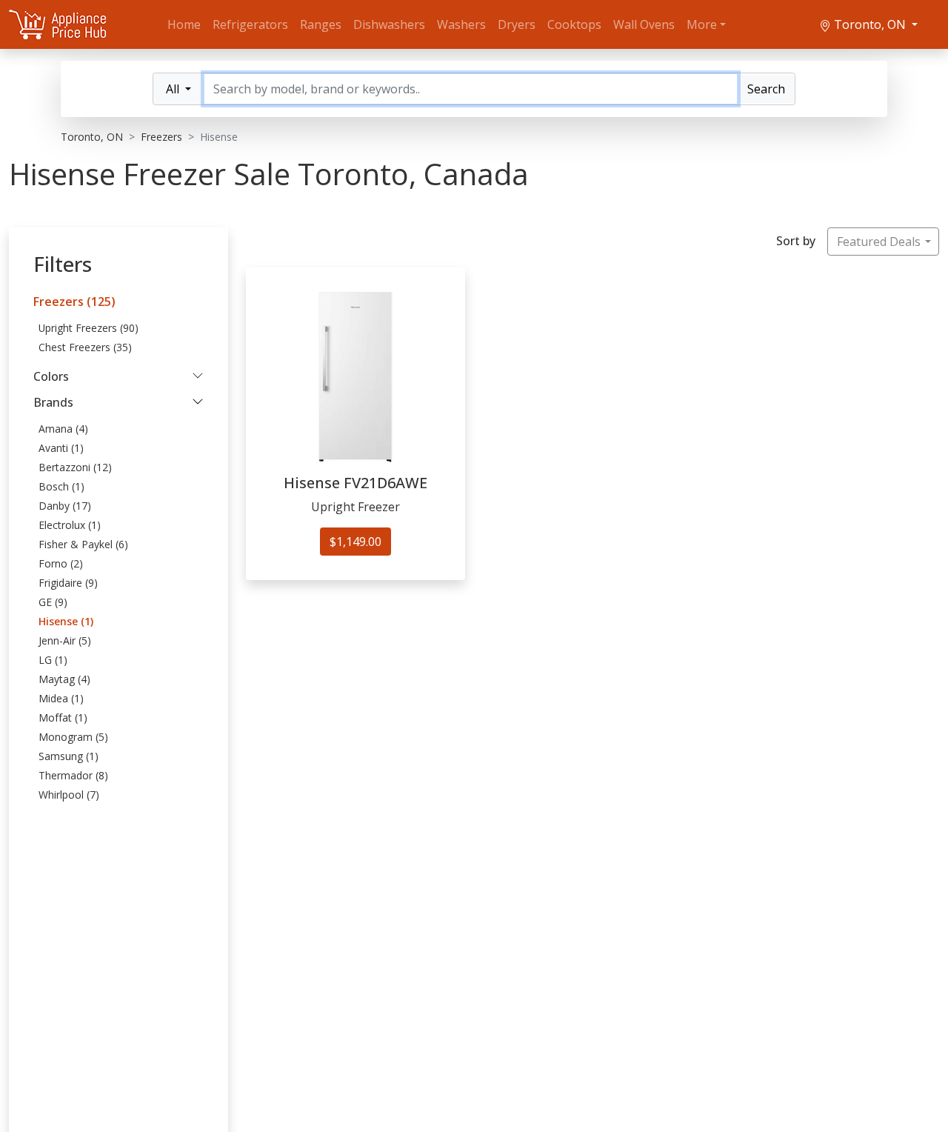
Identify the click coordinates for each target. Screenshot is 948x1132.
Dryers (516, 24)
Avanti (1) (61, 448)
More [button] (702, 24)
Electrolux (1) (70, 525)
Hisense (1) (66, 621)
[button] (118, 377)
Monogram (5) (73, 737)
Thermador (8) (73, 775)
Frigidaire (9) (68, 583)
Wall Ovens (644, 24)
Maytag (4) (64, 679)
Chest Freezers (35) (85, 347)
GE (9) (53, 602)
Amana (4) (63, 429)
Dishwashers (389, 24)
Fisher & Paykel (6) (83, 544)
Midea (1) (61, 698)
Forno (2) (61, 563)
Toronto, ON (870, 24)
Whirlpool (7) (69, 795)
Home (184, 24)
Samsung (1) (69, 756)
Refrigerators (250, 24)
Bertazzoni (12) (75, 467)
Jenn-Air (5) (65, 640)
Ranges (320, 24)
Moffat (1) (63, 717)
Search (766, 89)
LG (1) (53, 660)
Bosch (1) (61, 486)
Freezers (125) (74, 302)
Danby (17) (65, 506)
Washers (461, 24)
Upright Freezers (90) (88, 328)
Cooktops (574, 24)
